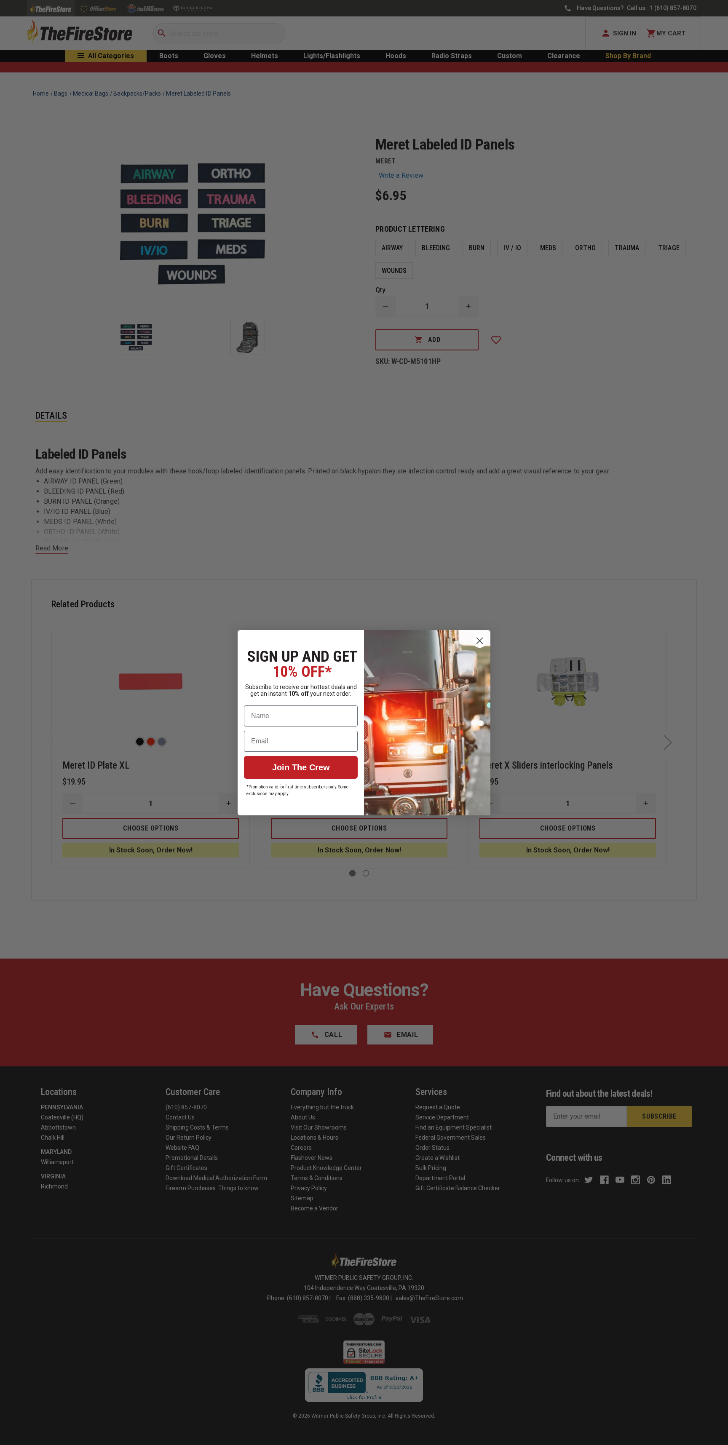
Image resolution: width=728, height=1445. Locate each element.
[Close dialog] (479, 640)
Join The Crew (301, 767)
